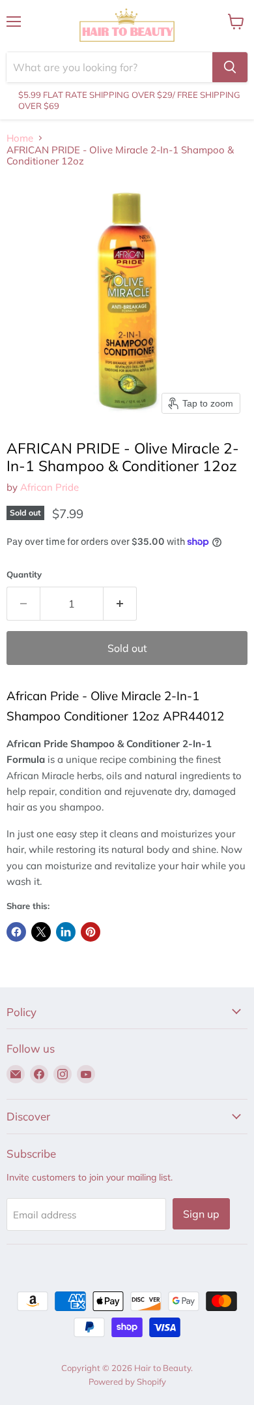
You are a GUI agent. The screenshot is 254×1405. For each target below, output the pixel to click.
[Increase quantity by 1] (120, 604)
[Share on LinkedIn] (66, 932)
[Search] (229, 67)
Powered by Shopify (127, 1381)
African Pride (49, 487)
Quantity (24, 574)
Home (20, 138)
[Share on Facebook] (16, 932)
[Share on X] (41, 932)
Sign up (201, 1213)
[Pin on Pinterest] (90, 932)
